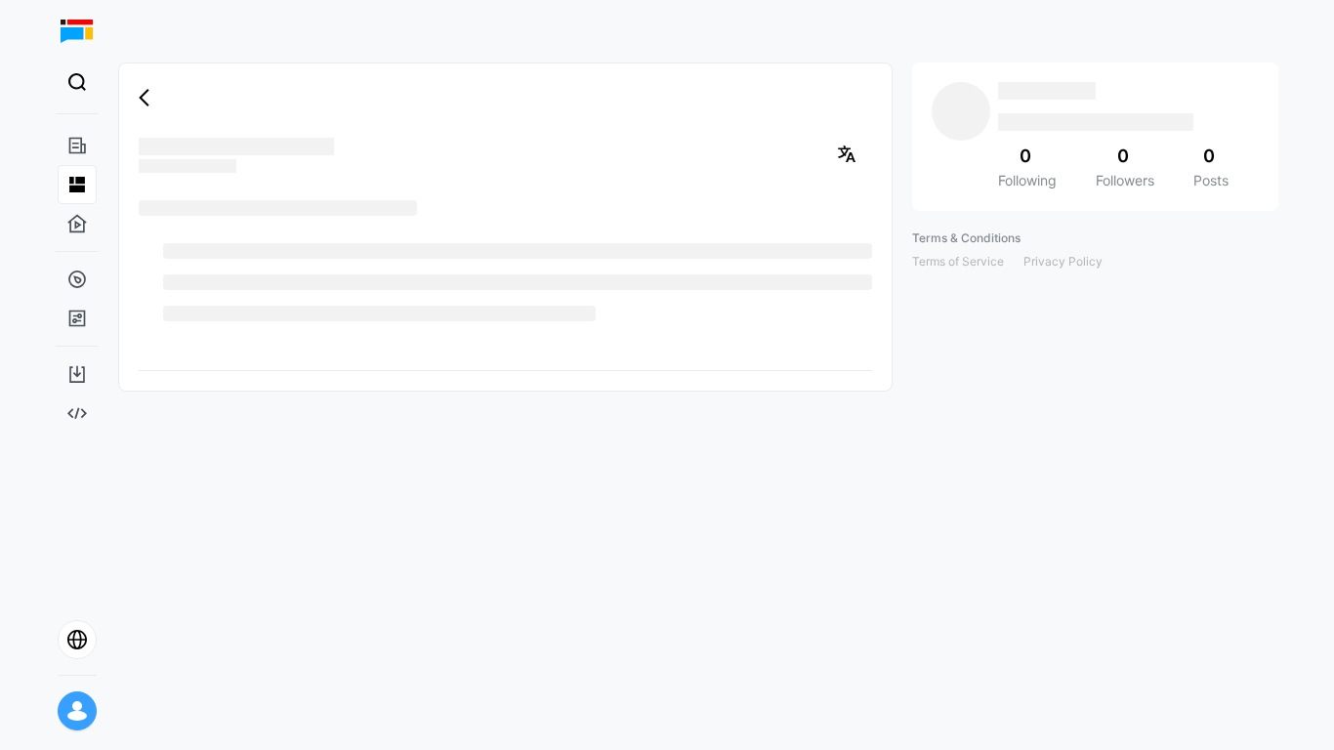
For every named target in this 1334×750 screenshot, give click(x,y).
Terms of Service (958, 261)
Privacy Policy (1063, 261)
